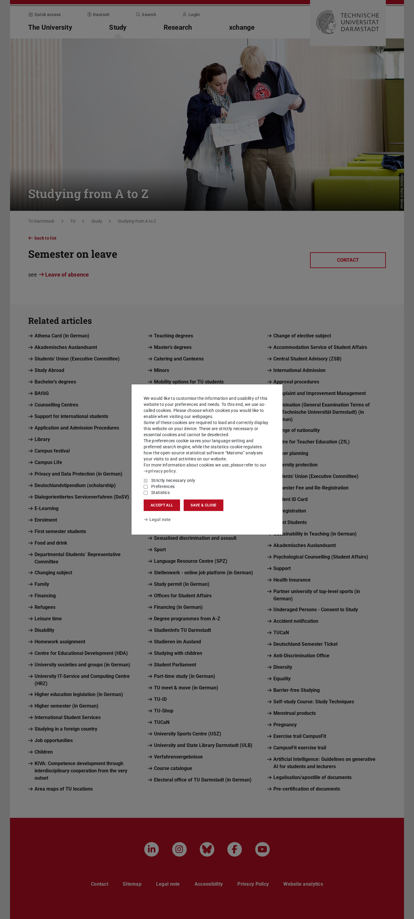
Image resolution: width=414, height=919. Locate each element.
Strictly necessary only (173, 480)
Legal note (160, 519)
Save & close (203, 505)
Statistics (160, 492)
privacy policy (162, 471)
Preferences (163, 486)
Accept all (162, 505)
